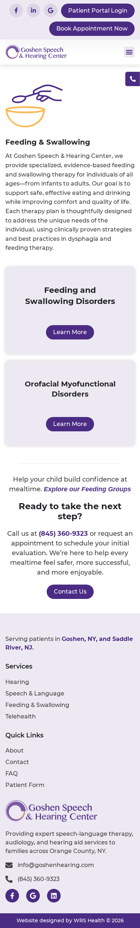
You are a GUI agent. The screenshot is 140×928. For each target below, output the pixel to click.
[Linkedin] (54, 896)
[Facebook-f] (12, 896)
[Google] (33, 896)
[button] (129, 52)
